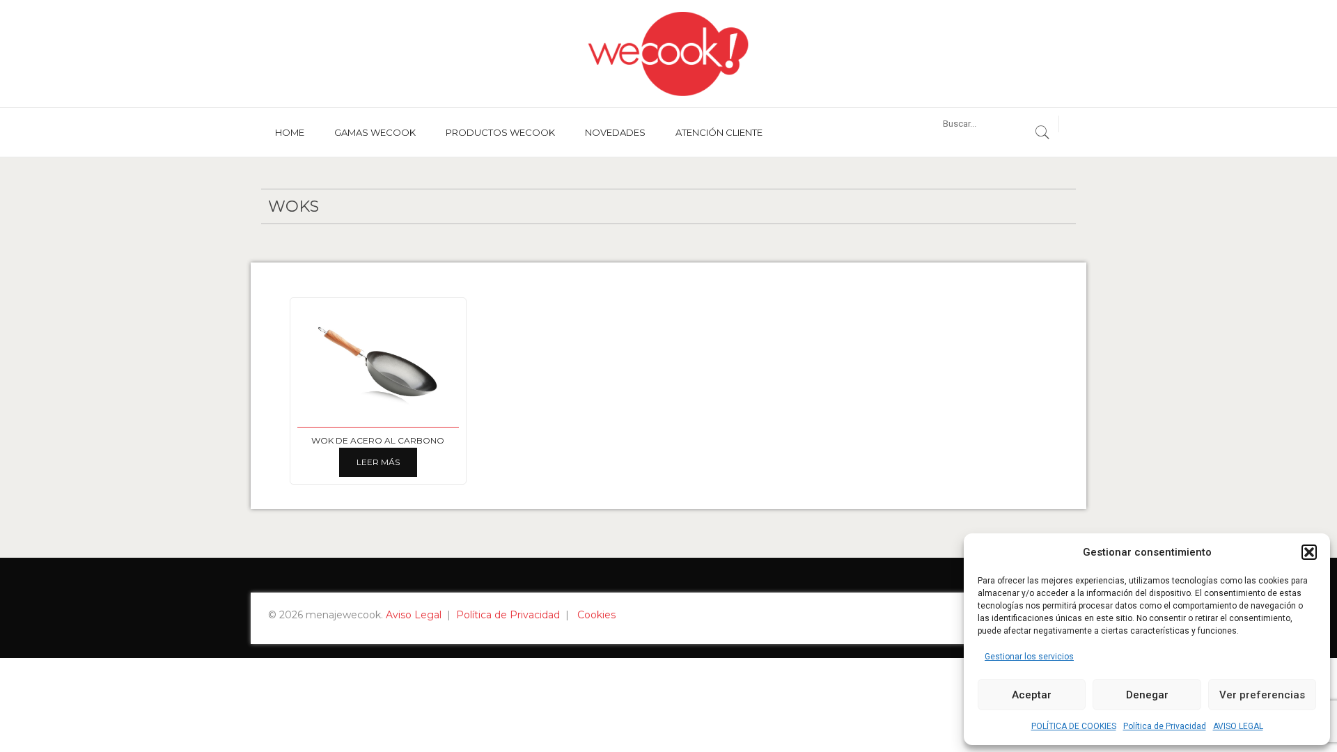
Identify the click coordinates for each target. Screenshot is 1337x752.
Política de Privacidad (1164, 726)
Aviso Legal (413, 615)
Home (289, 132)
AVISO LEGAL (1238, 726)
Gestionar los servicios (1029, 656)
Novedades (615, 132)
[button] (1309, 552)
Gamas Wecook (375, 132)
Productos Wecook (500, 132)
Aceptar (1031, 695)
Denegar (1147, 695)
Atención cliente (719, 132)
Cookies (596, 615)
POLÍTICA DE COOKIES (1073, 726)
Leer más (378, 462)
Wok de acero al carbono (377, 440)
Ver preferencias (1262, 695)
